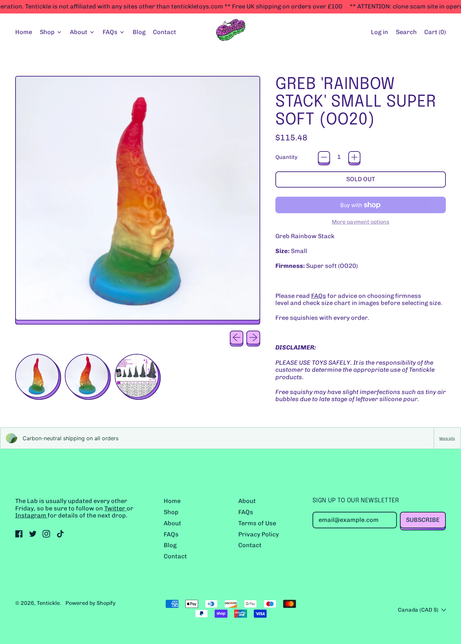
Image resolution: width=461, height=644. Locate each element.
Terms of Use (257, 523)
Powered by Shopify (90, 603)
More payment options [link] (360, 222)
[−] (324, 157)
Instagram (31, 515)
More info (447, 438)
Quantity (286, 157)
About (172, 523)
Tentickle (48, 603)
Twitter (115, 508)
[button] (406, 32)
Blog (139, 32)
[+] (354, 157)
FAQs (318, 296)
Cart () (435, 33)
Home (23, 32)
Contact (164, 32)
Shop (171, 512)
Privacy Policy (258, 534)
